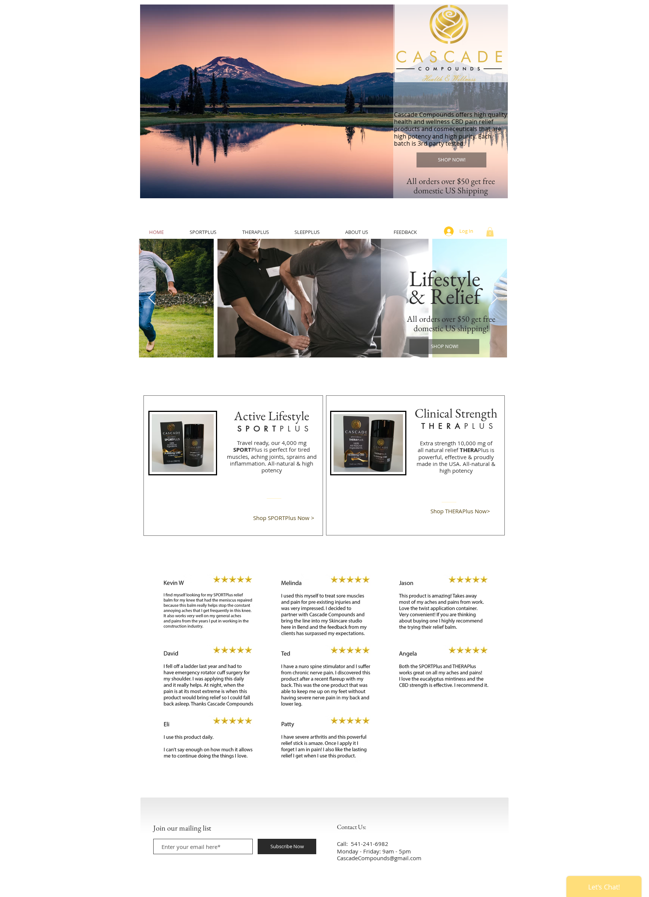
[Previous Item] (152, 298)
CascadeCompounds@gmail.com (379, 858)
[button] (324, 101)
